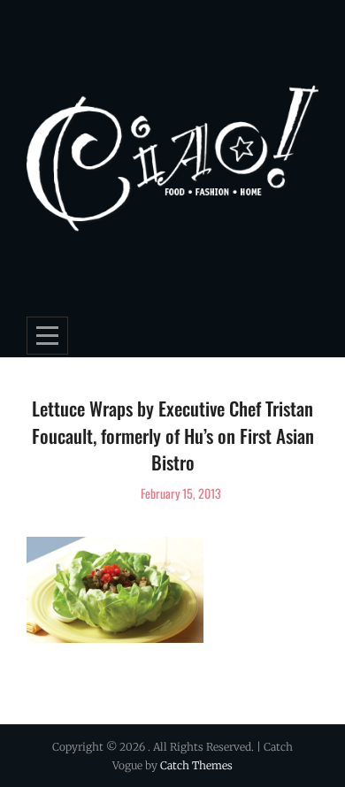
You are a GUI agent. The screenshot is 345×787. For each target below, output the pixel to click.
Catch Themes (196, 765)
